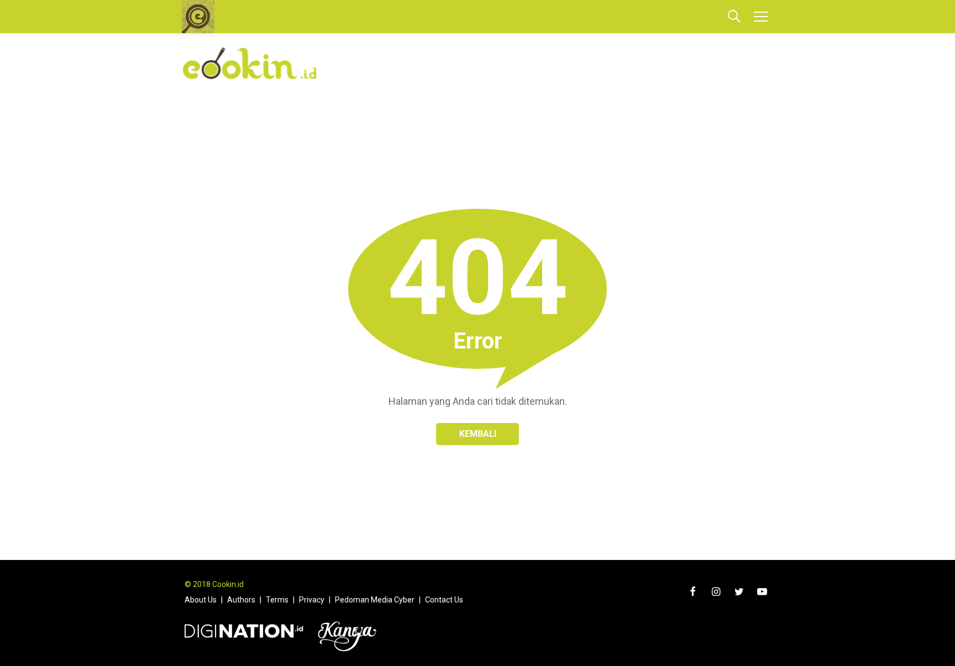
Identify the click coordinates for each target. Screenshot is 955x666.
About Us (201, 599)
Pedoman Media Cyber (374, 599)
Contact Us (444, 599)
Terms (277, 599)
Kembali (477, 434)
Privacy (311, 599)
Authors (241, 599)
